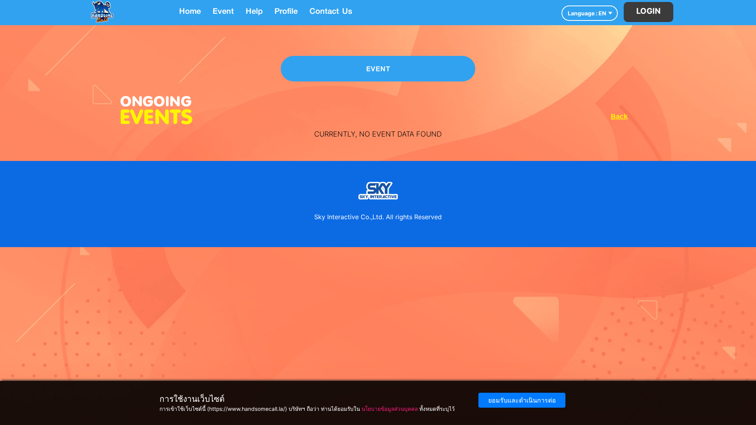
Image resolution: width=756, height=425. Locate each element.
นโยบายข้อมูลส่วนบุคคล (389, 409)
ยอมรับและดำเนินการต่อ (522, 400)
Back (619, 116)
